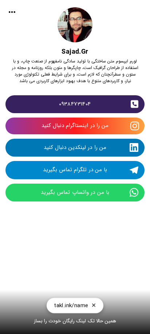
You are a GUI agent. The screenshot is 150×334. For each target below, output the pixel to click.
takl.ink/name (71, 305)
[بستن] (94, 305)
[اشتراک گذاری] (12, 12)
